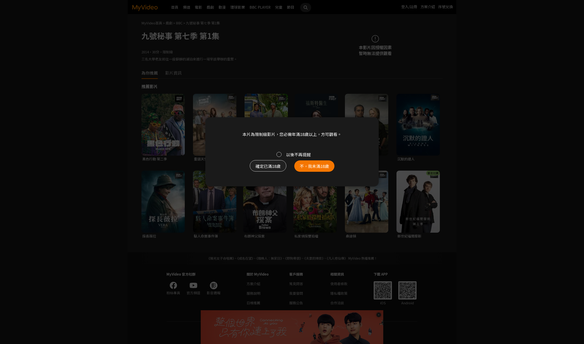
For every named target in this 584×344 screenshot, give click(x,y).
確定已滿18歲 (268, 166)
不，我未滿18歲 (314, 166)
